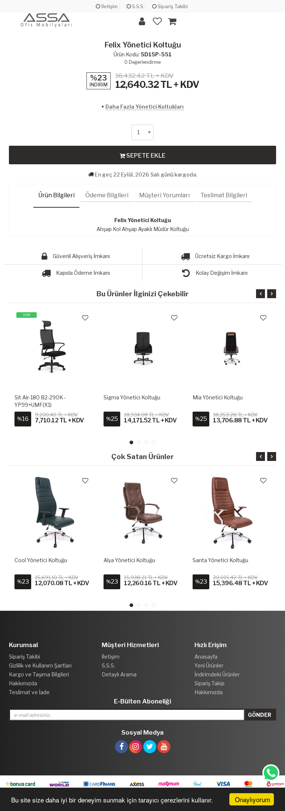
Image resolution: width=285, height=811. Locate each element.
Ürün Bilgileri (56, 195)
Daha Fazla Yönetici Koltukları (144, 106)
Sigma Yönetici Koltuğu (132, 397)
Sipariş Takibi (172, 6)
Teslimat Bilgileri (223, 195)
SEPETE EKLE (145, 155)
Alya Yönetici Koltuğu (129, 560)
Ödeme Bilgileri (106, 195)
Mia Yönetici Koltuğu (218, 397)
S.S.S (137, 6)
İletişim (109, 6)
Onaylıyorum (252, 799)
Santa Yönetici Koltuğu (220, 560)
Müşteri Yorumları (164, 195)
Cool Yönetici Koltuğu (40, 560)
